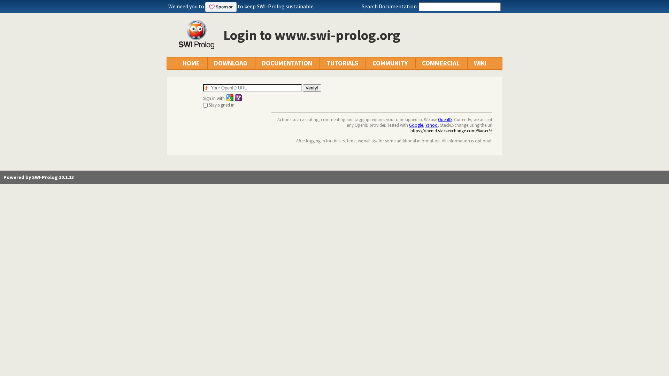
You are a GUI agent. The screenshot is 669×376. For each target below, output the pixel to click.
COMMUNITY (390, 63)
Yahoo (431, 125)
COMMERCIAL (441, 63)
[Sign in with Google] (230, 98)
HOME (191, 63)
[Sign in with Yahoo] (238, 98)
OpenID (445, 119)
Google (416, 125)
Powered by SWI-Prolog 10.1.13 (38, 177)
